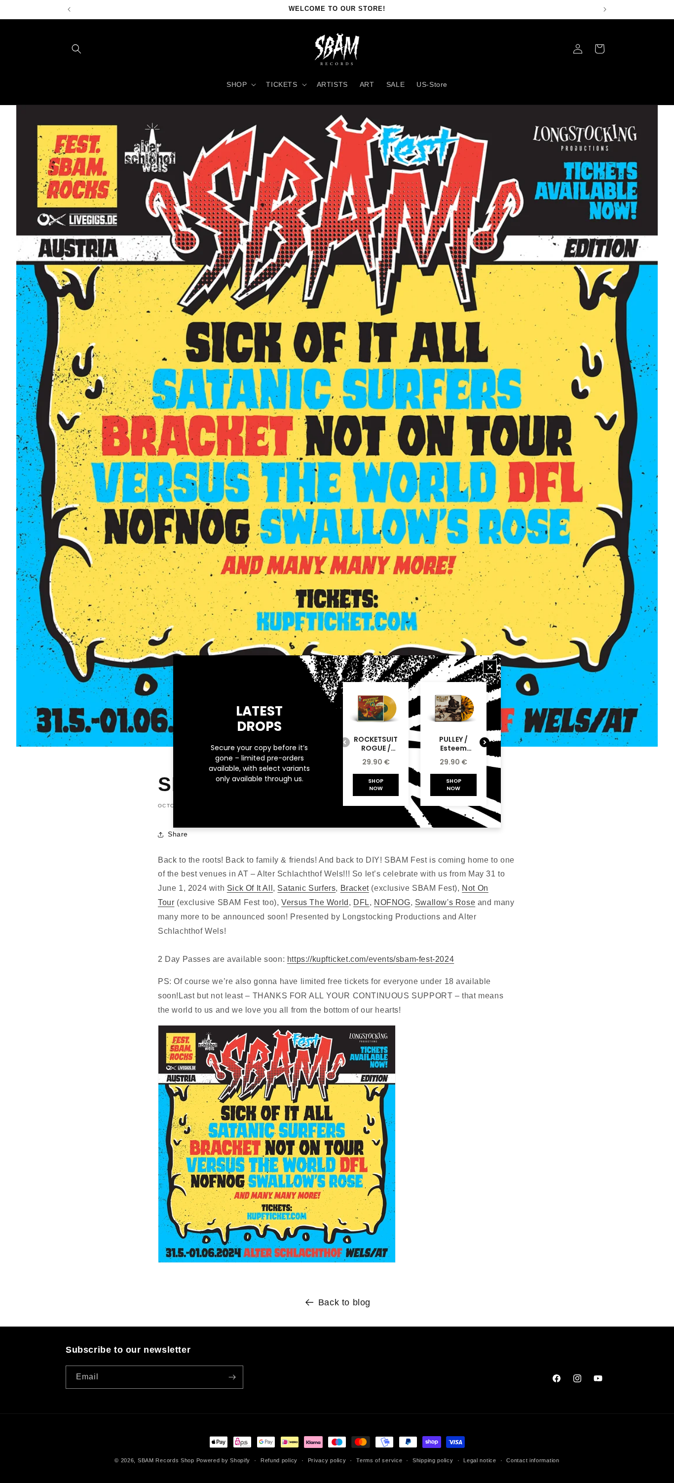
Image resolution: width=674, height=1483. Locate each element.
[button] (76, 49)
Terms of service (379, 1460)
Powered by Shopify (223, 1460)
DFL (361, 902)
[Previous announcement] (69, 9)
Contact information (532, 1460)
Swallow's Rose (445, 902)
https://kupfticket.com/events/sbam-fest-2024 (370, 959)
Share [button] (178, 834)
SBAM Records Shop (166, 1460)
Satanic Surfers (306, 888)
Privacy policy (327, 1460)
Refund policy (279, 1460)
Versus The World (315, 902)
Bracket (354, 888)
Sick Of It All (250, 888)
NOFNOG (392, 902)
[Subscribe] (232, 1377)
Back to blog (344, 1302)
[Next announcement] (605, 9)
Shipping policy (432, 1460)
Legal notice (479, 1460)
